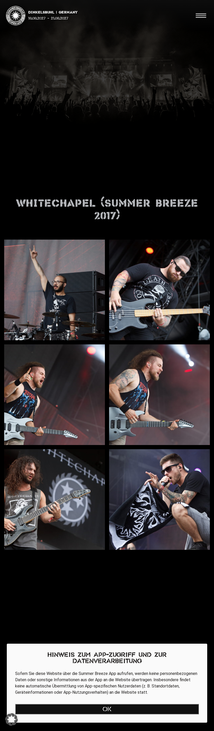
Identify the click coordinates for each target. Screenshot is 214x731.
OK (107, 709)
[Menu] (201, 15)
